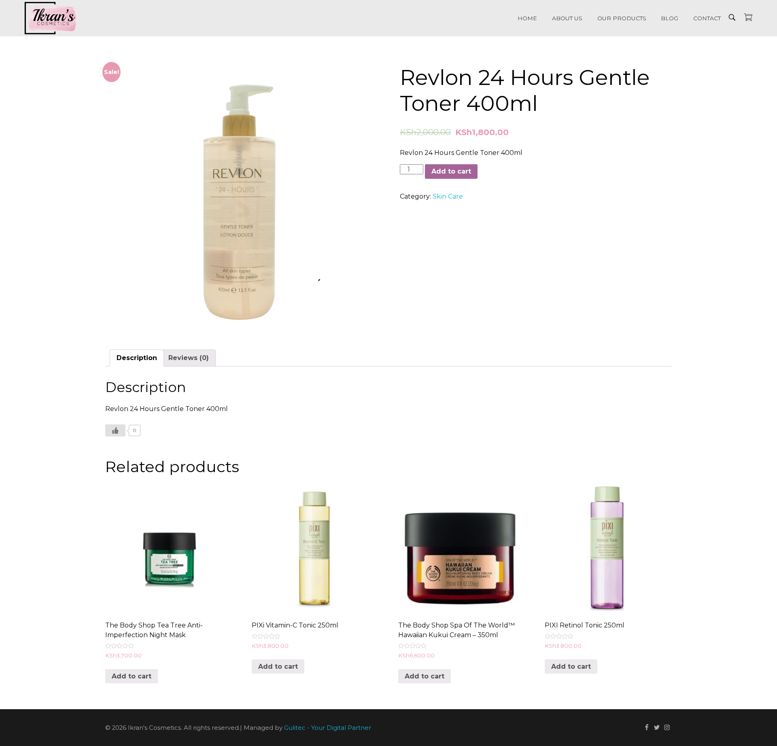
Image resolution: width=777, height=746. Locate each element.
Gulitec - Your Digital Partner (327, 728)
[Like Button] (115, 430)
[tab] (137, 358)
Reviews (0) (188, 358)
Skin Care (448, 196)
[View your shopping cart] (748, 18)
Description (137, 358)
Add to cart (451, 171)
